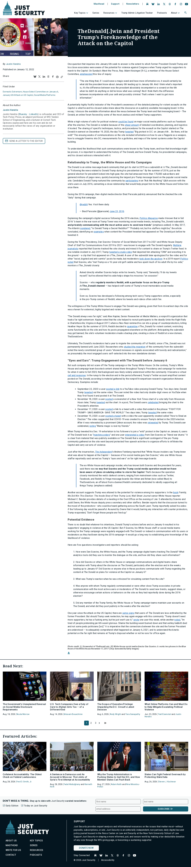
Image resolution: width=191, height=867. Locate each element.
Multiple (177, 245)
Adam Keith (116, 784)
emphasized (86, 74)
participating (132, 180)
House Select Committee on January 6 (40, 92)
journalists (73, 248)
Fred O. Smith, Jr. (24, 781)
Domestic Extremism (12, 92)
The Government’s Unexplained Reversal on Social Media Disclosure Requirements (24, 707)
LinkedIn (33, 114)
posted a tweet (113, 416)
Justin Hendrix (13, 64)
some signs (128, 613)
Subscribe (164, 809)
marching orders (101, 435)
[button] (185, 13)
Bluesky (23, 114)
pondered (85, 228)
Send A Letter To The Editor (26, 141)
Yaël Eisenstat (164, 714)
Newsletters (132, 4)
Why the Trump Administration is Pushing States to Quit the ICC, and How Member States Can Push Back (118, 777)
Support (115, 4)
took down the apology (150, 258)
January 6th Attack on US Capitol (18, 95)
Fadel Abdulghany (72, 784)
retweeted (153, 422)
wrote (136, 619)
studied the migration (135, 346)
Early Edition (12, 805)
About (174, 12)
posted (109, 399)
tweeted (129, 131)
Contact (11, 855)
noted (177, 619)
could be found (125, 121)
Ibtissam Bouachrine (73, 714)
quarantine (132, 326)
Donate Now (86, 848)
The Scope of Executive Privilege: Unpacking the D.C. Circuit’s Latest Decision (115, 707)
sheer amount (132, 125)
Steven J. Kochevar (167, 781)
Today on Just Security (35, 805)
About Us (11, 840)
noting (92, 426)
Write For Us (13, 850)
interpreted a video (134, 435)
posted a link (112, 389)
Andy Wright (115, 714)
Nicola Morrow (23, 714)
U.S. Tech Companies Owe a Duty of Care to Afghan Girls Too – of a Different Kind (69, 707)
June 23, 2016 (117, 211)
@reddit (84, 204)
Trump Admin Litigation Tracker (137, 12)
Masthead (99, 4)
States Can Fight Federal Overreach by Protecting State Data (165, 775)
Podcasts (162, 12)
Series (95, 12)
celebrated (153, 402)
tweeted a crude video (120, 252)
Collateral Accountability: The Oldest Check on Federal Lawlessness (22, 775)
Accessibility (108, 860)
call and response (77, 375)
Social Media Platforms (45, 95)
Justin (10, 110)
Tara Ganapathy (132, 714)
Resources (108, 12)
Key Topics (79, 12)
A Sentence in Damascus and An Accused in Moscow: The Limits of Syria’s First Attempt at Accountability (70, 777)
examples (99, 231)
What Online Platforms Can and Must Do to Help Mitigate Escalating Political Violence (166, 707)
